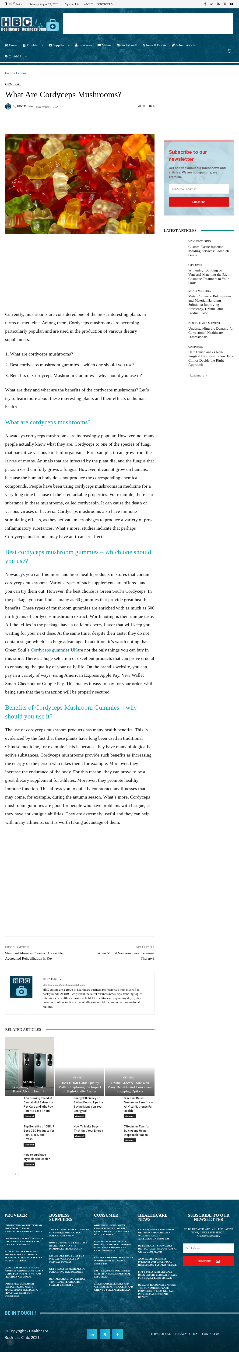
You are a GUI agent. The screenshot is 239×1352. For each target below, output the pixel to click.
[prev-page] (8, 1174)
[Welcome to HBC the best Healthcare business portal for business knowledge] (30, 24)
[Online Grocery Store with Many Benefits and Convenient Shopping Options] (130, 1066)
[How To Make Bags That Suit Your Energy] (62, 1129)
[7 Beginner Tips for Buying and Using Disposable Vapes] (112, 1129)
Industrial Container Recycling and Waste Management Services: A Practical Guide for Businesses (21, 1289)
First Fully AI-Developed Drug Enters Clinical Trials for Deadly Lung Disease (157, 1275)
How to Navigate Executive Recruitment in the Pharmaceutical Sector (68, 1245)
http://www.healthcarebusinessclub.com (64, 985)
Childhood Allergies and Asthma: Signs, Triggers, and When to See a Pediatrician (113, 1286)
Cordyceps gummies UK (54, 649)
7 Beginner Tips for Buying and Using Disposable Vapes (136, 1131)
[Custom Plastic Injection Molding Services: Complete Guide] (174, 248)
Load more (197, 375)
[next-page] (15, 1174)
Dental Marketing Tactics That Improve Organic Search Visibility (67, 1282)
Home (9, 73)
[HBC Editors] (9, 106)
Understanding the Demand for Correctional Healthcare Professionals (211, 333)
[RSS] (218, 4)
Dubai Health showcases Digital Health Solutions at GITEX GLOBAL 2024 (157, 1248)
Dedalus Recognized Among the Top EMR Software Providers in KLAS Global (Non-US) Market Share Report (157, 1291)
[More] (133, 122)
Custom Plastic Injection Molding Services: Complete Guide (209, 251)
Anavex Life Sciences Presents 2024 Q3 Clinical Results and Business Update (157, 1261)
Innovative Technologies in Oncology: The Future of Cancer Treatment (24, 1241)
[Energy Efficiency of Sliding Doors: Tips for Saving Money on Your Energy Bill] (62, 1101)
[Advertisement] (148, 23)
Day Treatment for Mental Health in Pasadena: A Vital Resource (112, 1273)
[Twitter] (225, 4)
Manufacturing (199, 241)
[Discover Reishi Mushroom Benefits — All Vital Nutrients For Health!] (112, 1101)
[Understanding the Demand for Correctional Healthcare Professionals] (174, 330)
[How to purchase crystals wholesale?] (12, 1158)
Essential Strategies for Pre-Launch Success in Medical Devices (66, 1258)
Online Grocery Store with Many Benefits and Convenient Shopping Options (130, 1087)
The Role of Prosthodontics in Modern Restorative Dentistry (114, 1260)
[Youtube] (231, 4)
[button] (229, 51)
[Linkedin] (212, 4)
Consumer (195, 265)
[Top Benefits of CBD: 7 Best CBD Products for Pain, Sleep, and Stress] (12, 1129)
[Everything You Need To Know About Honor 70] (29, 1066)
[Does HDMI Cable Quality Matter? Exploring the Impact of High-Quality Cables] (80, 1066)
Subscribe (198, 202)
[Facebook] (205, 4)
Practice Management (204, 323)
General (21, 73)
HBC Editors (25, 106)
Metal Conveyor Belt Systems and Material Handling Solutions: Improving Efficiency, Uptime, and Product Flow (210, 304)
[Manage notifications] (10, 1341)
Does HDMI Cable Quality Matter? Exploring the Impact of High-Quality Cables (79, 1087)
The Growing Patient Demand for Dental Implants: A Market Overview (69, 1232)
